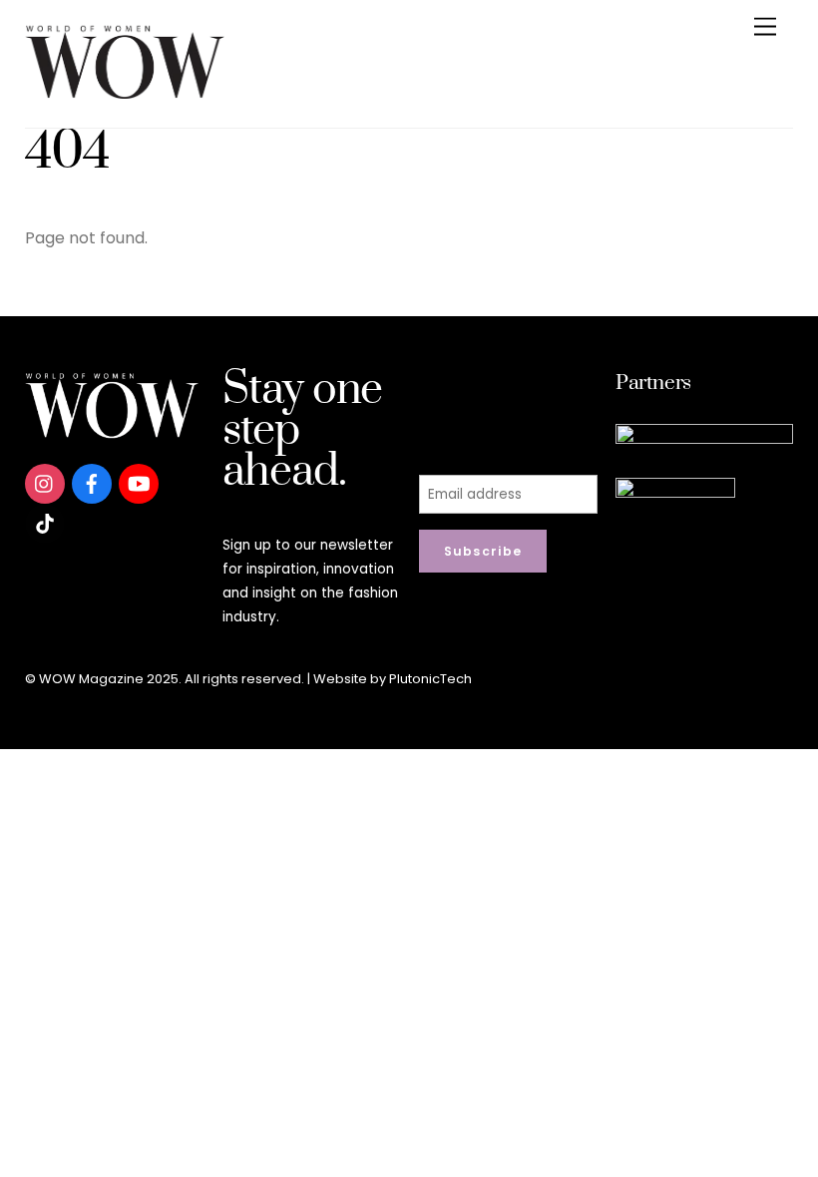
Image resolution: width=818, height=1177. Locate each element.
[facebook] (92, 482)
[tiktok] (45, 522)
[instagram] (45, 482)
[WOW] (124, 91)
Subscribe (483, 551)
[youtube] (139, 482)
